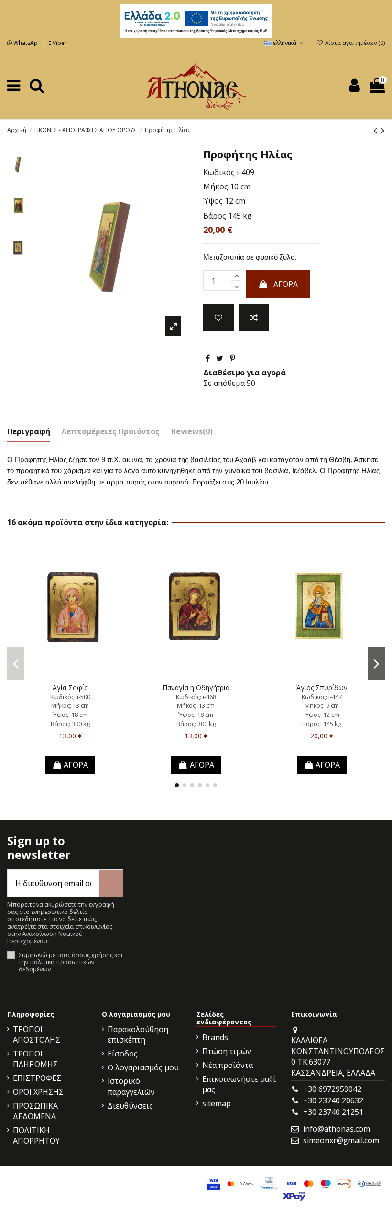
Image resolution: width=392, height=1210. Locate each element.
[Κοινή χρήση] (208, 358)
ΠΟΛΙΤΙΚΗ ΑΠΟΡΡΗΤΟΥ (36, 1135)
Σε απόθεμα (224, 383)
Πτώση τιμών (226, 1051)
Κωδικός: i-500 (70, 697)
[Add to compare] (254, 317)
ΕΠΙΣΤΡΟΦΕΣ (37, 1078)
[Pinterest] (232, 358)
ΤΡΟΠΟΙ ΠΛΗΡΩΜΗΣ (35, 1058)
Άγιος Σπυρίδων (322, 687)
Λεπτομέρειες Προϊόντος (111, 431)
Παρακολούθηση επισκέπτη (138, 1034)
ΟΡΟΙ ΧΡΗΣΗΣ (38, 1092)
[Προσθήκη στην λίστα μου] (218, 317)
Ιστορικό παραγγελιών (131, 1086)
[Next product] (383, 130)
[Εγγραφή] (111, 883)
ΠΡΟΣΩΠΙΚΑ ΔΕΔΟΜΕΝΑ (35, 1111)
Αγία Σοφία (70, 687)
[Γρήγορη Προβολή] (85, 675)
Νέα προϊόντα (227, 1065)
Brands (215, 1037)
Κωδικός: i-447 (322, 697)
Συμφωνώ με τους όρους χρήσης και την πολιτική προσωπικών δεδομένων (71, 962)
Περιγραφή (28, 431)
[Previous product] (377, 130)
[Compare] (70, 675)
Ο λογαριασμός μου (143, 1067)
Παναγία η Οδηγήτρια (196, 687)
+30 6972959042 (332, 1089)
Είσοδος (123, 1053)
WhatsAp (25, 43)
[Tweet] (219, 358)
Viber (59, 43)
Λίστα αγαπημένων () (354, 43)
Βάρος (214, 215)
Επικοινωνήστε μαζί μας (239, 1084)
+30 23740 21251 (333, 1112)
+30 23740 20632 (333, 1100)
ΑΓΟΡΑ (285, 284)
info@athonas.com (336, 1128)
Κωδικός (219, 172)
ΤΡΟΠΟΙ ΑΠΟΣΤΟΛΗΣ (36, 1034)
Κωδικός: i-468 (196, 697)
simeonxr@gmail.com (341, 1140)
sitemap (216, 1103)
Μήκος (215, 186)
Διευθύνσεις (130, 1105)
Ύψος (213, 201)
